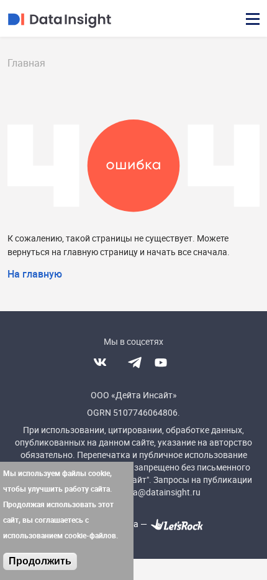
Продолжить (40, 561)
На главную (34, 274)
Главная (26, 63)
